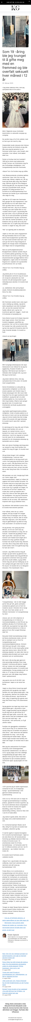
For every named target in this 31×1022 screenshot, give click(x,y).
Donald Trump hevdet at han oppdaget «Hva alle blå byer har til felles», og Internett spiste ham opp (14, 991)
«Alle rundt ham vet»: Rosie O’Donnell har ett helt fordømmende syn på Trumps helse (15, 983)
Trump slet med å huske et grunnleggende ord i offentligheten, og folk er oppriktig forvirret (14, 974)
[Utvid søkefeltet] (29, 2)
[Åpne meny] (2, 2)
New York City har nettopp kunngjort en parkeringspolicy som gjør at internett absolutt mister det (15, 956)
